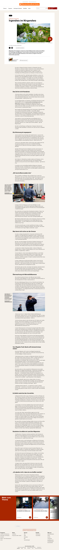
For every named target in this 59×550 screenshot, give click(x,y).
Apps (25, 535)
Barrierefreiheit (50, 542)
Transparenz (50, 538)
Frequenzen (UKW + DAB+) (16, 535)
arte (32, 548)
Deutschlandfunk (25, 1)
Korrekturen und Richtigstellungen (51, 541)
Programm (10, 8)
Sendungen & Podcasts (18, 8)
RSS (24, 538)
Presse (49, 535)
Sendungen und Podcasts (4, 535)
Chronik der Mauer (38, 548)
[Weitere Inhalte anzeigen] (55, 508)
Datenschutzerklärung (22, 547)
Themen (4, 8)
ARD (22, 548)
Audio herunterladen (20, 47)
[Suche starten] (46, 8)
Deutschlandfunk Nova (32, 1)
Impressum (39, 547)
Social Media (38, 535)
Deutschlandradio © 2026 (29, 546)
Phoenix (28, 548)
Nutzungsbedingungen (31, 547)
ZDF (25, 548)
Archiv (29, 8)
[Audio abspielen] (50, 39)
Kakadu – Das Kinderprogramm (5, 538)
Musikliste (25, 8)
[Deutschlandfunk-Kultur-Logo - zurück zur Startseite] (29, 4)
